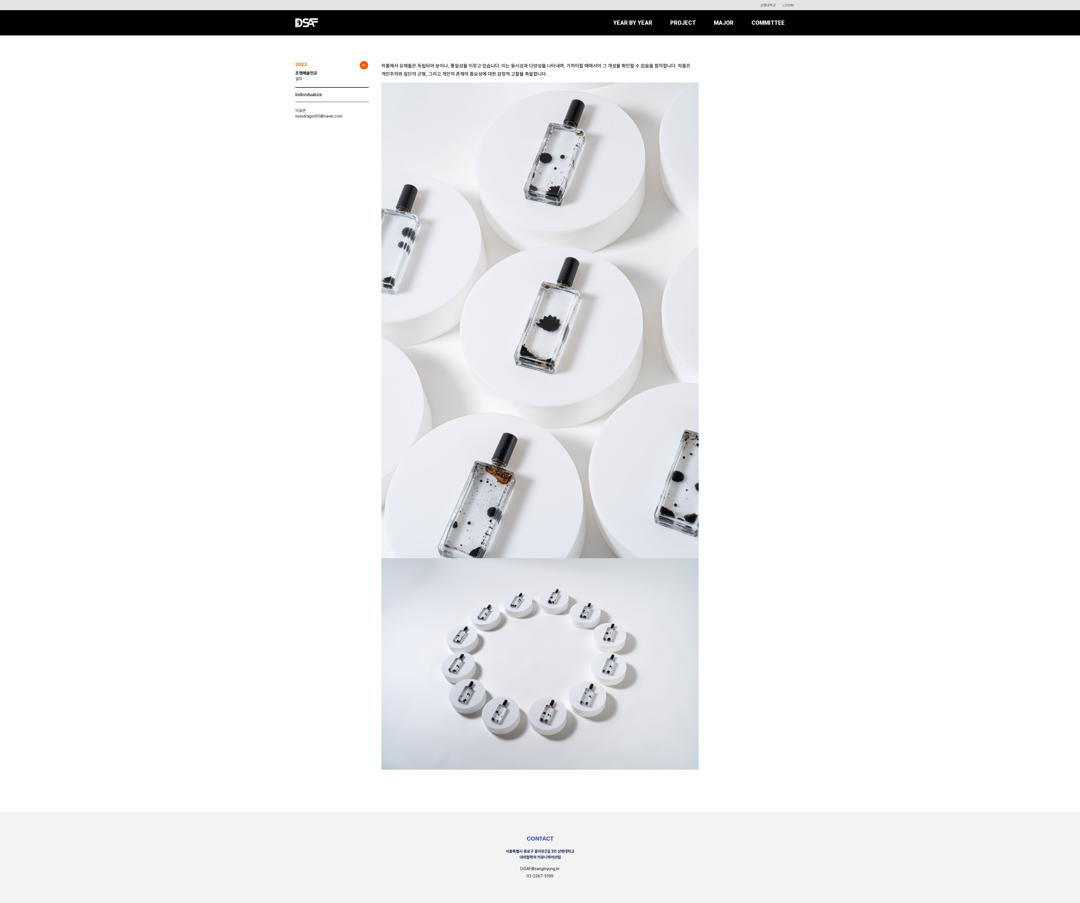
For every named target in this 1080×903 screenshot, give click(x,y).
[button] (724, 22)
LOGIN (788, 5)
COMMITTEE (768, 22)
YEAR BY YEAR (632, 22)
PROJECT (683, 22)
